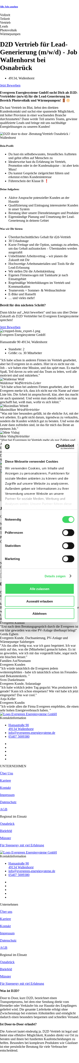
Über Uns (6, 773)
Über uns (6, 911)
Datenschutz (8, 802)
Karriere (5, 780)
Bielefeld (6, 831)
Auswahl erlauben (39, 601)
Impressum (7, 795)
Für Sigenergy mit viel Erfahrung (22, 845)
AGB (3, 809)
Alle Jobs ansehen (9, 6)
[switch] (68, 532)
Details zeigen (55, 576)
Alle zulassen (39, 589)
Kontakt (5, 787)
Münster (5, 838)
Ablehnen (39, 613)
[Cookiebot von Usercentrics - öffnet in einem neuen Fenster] (56, 446)
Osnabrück (7, 823)
